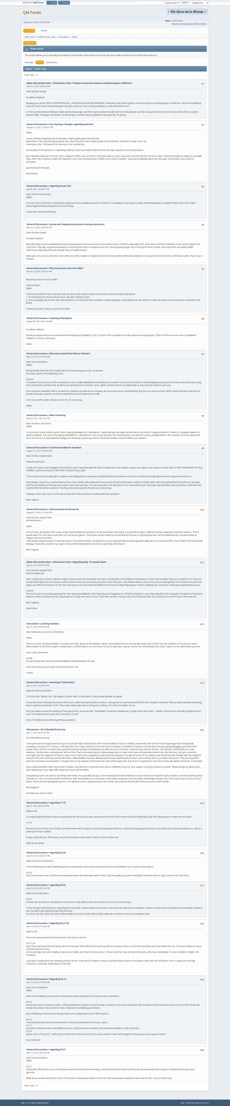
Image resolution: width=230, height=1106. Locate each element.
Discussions (32, 623)
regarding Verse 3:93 (60, 186)
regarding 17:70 (57, 802)
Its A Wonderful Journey (53, 729)
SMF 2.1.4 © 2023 (28, 1103)
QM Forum (32, 12)
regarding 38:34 (57, 885)
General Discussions (37, 124)
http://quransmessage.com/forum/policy (189, 24)
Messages (29, 62)
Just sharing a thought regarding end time (71, 124)
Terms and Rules (192, 1103)
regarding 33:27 (57, 1049)
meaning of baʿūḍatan (60, 318)
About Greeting (57, 415)
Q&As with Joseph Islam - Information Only (48, 83)
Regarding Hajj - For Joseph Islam (89, 562)
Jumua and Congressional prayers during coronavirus (77, 224)
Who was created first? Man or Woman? (69, 353)
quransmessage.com (175, 746)
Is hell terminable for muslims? (65, 447)
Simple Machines (42, 1103)
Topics (40, 62)
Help (182, 1103)
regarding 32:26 (57, 852)
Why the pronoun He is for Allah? (66, 268)
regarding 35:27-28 (59, 923)
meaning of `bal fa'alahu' (62, 682)
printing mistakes (50, 623)
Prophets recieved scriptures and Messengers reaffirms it (102, 83)
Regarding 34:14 (57, 979)
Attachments (51, 62)
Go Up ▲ (205, 1103)
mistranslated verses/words (64, 509)
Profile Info (30, 42)
